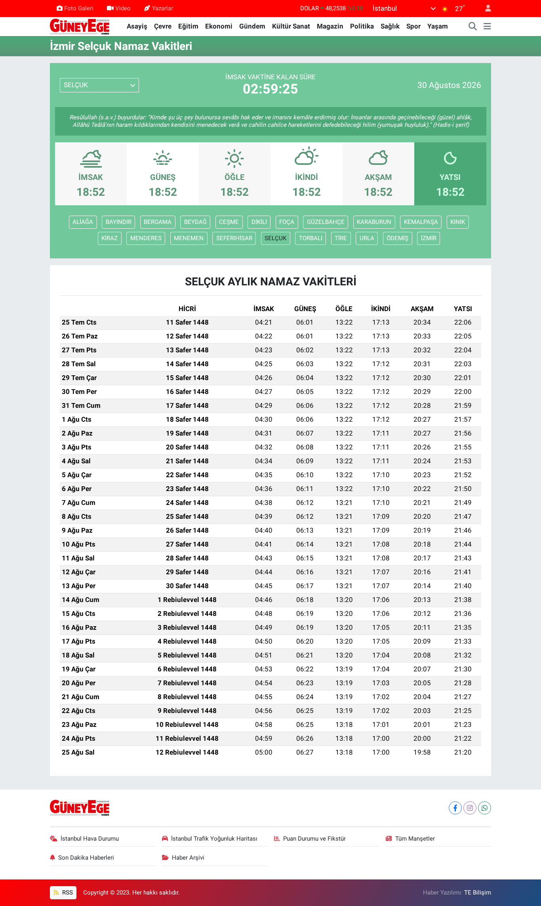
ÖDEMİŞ (397, 238)
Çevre (162, 26)
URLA (367, 238)
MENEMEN (189, 238)
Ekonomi (218, 26)
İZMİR (428, 238)
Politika (362, 26)
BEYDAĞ (195, 222)
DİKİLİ (259, 222)
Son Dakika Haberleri (86, 857)
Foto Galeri (78, 8)
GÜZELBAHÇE (326, 222)
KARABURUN (374, 222)
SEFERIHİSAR (234, 238)
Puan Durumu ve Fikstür (314, 838)
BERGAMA (157, 222)
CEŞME (229, 222)
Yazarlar (162, 8)
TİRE (341, 238)
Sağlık (390, 26)
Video (123, 8)
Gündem (252, 26)
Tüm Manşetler (415, 838)
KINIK (457, 222)
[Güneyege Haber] (79, 26)
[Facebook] (455, 807)
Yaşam (437, 26)
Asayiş (137, 26)
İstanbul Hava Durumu (90, 838)
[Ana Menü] (487, 26)
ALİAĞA (82, 222)
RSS (67, 892)
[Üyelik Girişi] (484, 8)
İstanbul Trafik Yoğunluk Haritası (214, 838)
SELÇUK (275, 238)
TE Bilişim (477, 892)
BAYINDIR (118, 222)
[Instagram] (469, 807)
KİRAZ (109, 238)
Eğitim (188, 26)
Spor (413, 26)
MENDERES (146, 238)
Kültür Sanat (291, 26)
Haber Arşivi (188, 857)
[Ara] (472, 26)
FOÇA (286, 222)
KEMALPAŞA (421, 222)
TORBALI (310, 238)
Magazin (330, 26)
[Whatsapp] (484, 807)
